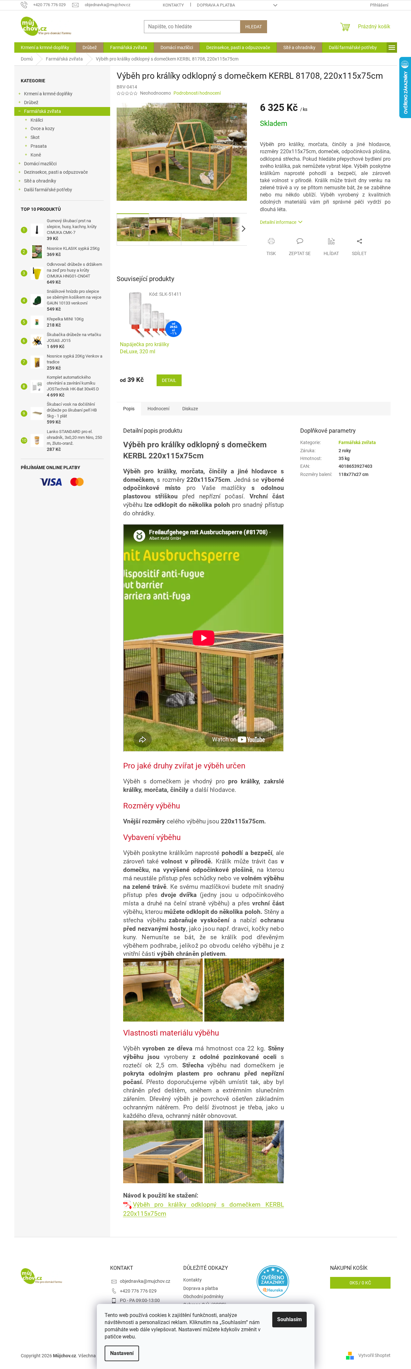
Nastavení (122, 1353)
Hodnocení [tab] (158, 408)
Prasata (39, 146)
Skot (35, 137)
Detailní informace (278, 222)
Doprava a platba (216, 5)
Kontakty (173, 5)
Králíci (37, 120)
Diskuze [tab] (190, 408)
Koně (36, 154)
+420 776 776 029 (138, 1291)
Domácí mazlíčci (40, 163)
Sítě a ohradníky (40, 180)
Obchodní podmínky (203, 1296)
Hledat (253, 26)
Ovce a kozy (43, 128)
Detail (169, 380)
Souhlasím (289, 1319)
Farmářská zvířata (42, 111)
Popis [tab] (129, 408)
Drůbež (31, 102)
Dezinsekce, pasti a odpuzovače (56, 172)
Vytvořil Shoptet (374, 1355)
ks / (360, 1282)
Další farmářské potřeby (48, 189)
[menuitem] (45, 47)
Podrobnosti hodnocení (197, 93)
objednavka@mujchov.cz (145, 1281)
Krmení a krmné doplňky (48, 93)
